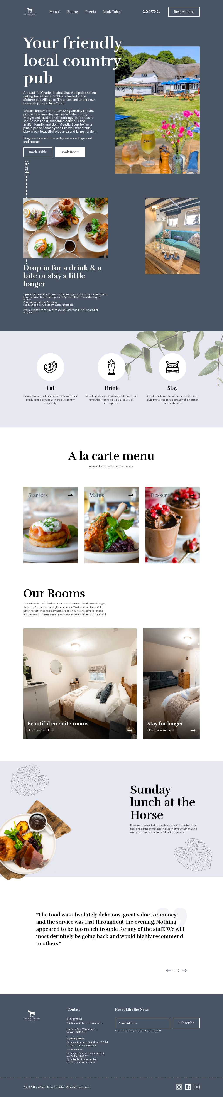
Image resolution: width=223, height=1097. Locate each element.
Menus (54, 12)
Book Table (112, 12)
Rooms (72, 12)
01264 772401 (151, 11)
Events (90, 12)
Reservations (184, 12)
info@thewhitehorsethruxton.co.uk (84, 1023)
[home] (30, 12)
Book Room (70, 152)
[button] (168, 970)
